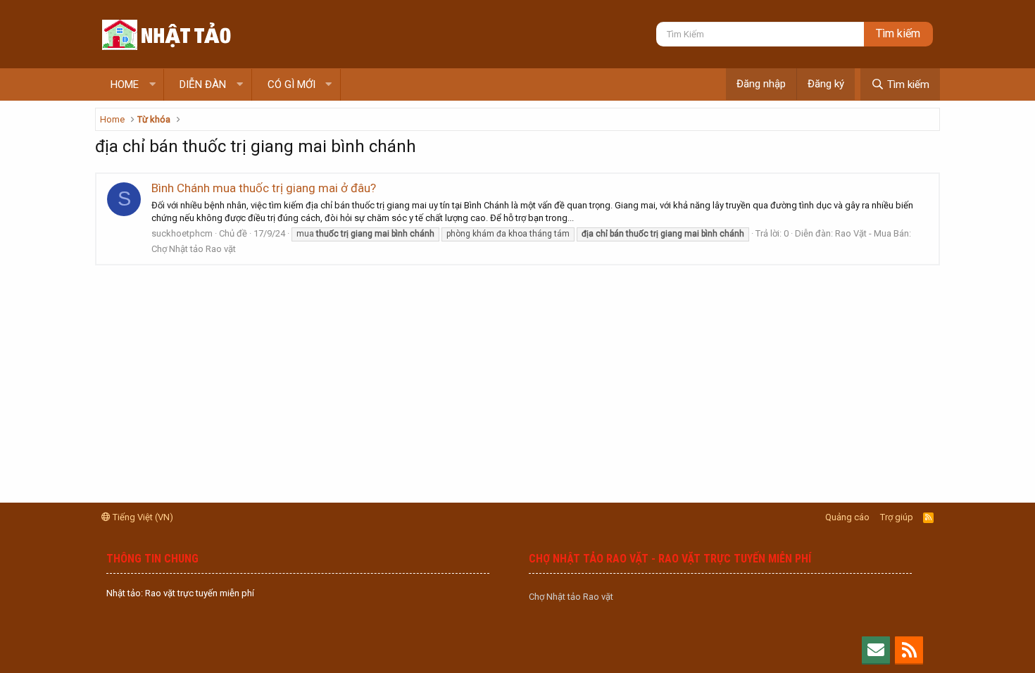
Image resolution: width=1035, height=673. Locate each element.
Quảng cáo (847, 517)
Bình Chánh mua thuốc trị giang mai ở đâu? (263, 188)
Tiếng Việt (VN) (142, 517)
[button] (152, 85)
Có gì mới (291, 84)
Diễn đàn (203, 84)
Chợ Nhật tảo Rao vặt (571, 596)
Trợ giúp (896, 517)
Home (125, 84)
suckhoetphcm (182, 233)
